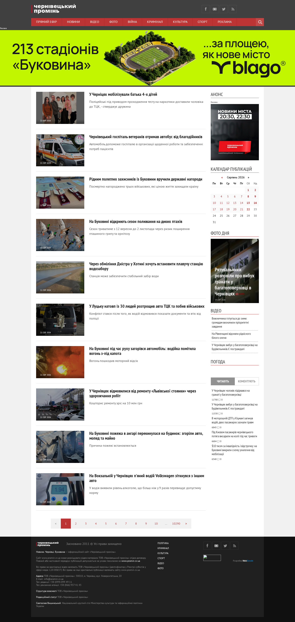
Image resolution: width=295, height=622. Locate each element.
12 (228, 203)
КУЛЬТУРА (163, 553)
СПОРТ (161, 558)
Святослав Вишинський (48, 603)
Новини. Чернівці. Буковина (50, 552)
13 (234, 203)
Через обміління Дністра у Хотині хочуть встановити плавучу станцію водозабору (146, 266)
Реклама (225, 22)
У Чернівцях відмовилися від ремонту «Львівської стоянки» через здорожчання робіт (142, 393)
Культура (180, 22)
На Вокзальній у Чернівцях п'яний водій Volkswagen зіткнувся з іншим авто (146, 478)
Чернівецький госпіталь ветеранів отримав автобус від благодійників (145, 136)
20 (234, 209)
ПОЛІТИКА (163, 543)
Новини (73, 22)
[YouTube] (215, 9)
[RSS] (233, 9)
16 (255, 203)
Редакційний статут (46, 597)
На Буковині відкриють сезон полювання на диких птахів (135, 221)
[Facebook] (206, 9)
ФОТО (161, 568)
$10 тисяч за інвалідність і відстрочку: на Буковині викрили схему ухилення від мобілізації (234, 450)
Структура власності (46, 591)
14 (241, 203)
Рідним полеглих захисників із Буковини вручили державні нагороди (145, 179)
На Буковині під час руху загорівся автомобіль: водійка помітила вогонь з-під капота (142, 351)
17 (214, 209)
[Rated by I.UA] (212, 560)
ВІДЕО (161, 563)
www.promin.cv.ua (130, 561)
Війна (132, 22)
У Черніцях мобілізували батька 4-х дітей (123, 94)
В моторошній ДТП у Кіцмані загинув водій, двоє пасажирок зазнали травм (232, 420)
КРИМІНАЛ (163, 548)
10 (156, 524)
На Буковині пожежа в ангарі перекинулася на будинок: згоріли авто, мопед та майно (146, 435)
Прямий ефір (46, 22)
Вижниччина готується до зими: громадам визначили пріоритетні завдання (230, 322)
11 (221, 203)
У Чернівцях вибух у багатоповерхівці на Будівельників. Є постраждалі (234, 347)
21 (241, 209)
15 (248, 203)
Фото (113, 22)
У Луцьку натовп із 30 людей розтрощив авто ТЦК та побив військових (146, 306)
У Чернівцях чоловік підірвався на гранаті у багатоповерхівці (231, 392)
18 (221, 209)
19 (228, 209)
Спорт (203, 22)
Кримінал (155, 22)
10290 (176, 524)
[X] (224, 9)
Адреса (39, 576)
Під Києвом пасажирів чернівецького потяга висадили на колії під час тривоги (234, 434)
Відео (94, 22)
